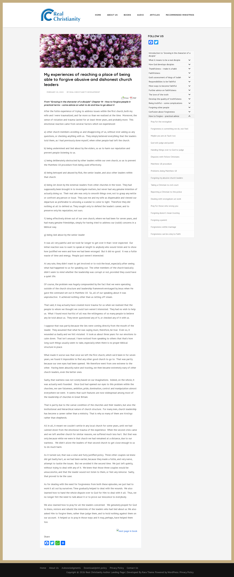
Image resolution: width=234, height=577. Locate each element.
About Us (112, 15)
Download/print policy (95, 567)
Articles (155, 15)
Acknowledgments (71, 567)
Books (127, 15)
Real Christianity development (84, 92)
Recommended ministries (180, 15)
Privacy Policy (117, 567)
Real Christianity (94, 572)
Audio (140, 15)
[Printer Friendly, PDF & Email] (128, 98)
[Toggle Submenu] (189, 60)
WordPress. (173, 572)
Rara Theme (148, 572)
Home (98, 15)
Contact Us (132, 567)
